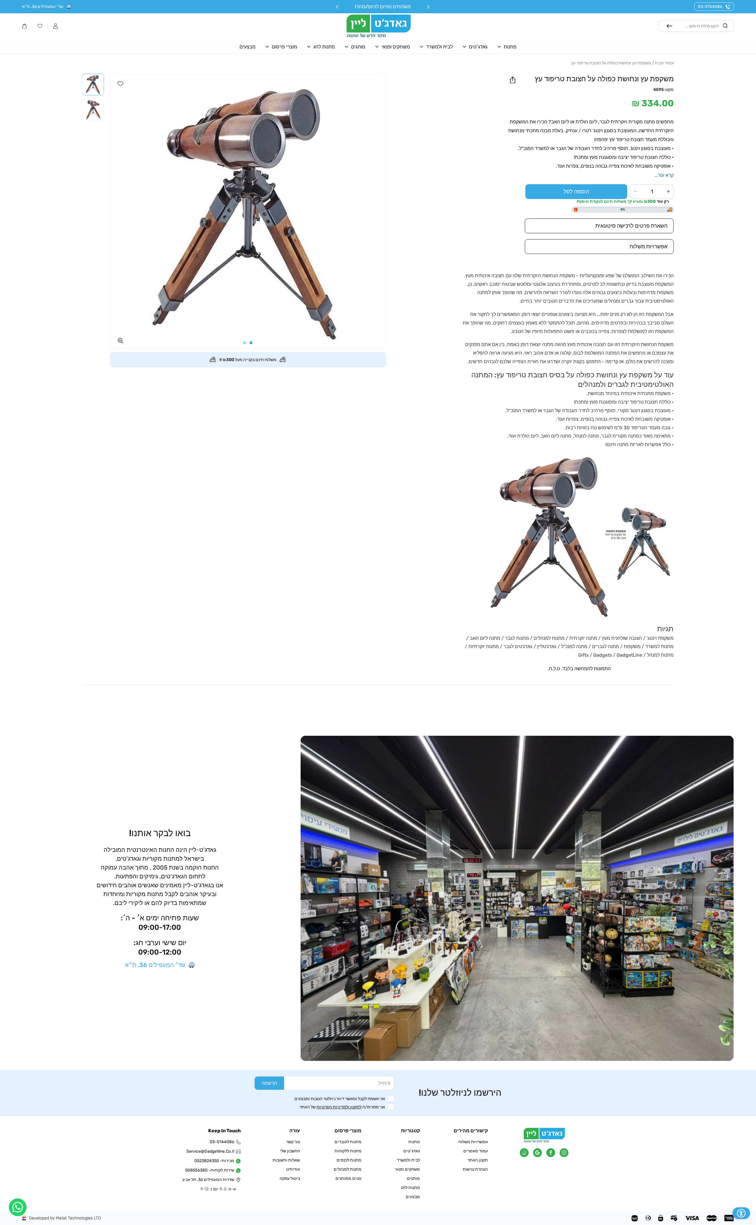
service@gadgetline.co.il (211, 1151)
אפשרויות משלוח (473, 1141)
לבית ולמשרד (408, 1160)
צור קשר (293, 1141)
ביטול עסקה (290, 1178)
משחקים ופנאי (407, 1169)
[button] (55, 26)
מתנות (414, 1141)
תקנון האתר (477, 1160)
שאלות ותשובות (286, 1160)
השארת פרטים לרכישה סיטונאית (631, 226)
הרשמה (269, 1083)
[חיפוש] (669, 26)
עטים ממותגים (348, 1178)
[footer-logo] (544, 1141)
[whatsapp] (18, 1207)
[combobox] (696, 26)
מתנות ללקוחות (348, 1151)
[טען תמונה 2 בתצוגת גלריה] (93, 109)
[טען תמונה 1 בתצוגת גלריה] (93, 84)
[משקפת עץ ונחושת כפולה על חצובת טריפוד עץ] (247, 211)
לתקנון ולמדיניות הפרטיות (339, 1107)
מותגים (413, 1178)
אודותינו (293, 1169)
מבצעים (413, 1196)
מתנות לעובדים (348, 1141)
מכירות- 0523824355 (214, 1160)
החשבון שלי (290, 1151)
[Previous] (427, 6)
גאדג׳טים (411, 1151)
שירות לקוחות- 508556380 (211, 1170)
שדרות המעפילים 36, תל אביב (211, 1179)
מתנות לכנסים (349, 1160)
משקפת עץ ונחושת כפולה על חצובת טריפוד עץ (611, 63)
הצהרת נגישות (475, 1169)
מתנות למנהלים (347, 1169)
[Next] (337, 6)
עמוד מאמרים (475, 1151)
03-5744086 (710, 6)
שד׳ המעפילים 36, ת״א (42, 6)
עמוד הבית (664, 63)
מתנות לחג (410, 1187)
